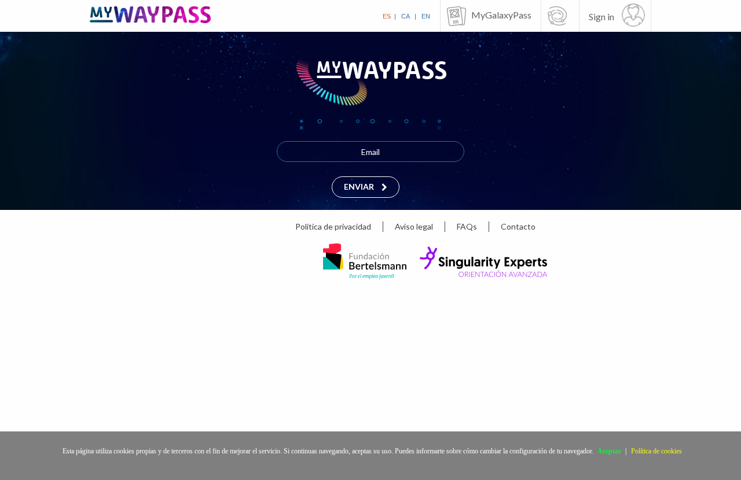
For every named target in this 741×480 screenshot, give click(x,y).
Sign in (602, 16)
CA (405, 16)
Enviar (360, 186)
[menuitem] (615, 16)
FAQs (467, 226)
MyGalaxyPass (501, 14)
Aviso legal (414, 226)
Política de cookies (656, 451)
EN (425, 16)
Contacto (518, 226)
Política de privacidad (333, 226)
